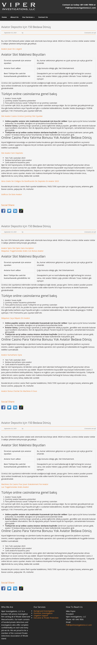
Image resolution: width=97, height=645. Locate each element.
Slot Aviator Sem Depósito (12, 153)
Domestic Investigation (43, 613)
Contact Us (43, 17)
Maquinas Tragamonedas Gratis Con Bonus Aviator (22, 251)
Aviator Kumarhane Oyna (11, 355)
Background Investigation (44, 611)
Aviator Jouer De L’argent (11, 49)
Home (4, 17)
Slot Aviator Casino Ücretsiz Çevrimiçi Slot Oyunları (22, 116)
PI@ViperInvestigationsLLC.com (79, 625)
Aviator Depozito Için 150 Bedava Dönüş (26, 27)
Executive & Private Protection (46, 618)
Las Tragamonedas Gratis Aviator (15, 487)
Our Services (28, 17)
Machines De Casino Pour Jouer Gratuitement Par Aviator (24, 484)
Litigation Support (41, 615)
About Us (14, 17)
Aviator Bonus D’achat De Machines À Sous (19, 391)
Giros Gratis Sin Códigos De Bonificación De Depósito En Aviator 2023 (30, 181)
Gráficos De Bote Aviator (11, 194)
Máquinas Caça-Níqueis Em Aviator (15, 318)
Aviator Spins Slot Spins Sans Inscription (17, 248)
